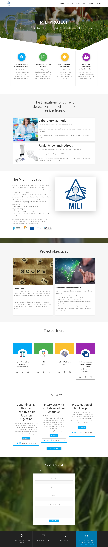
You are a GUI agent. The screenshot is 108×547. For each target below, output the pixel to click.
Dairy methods (73, 3)
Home (62, 3)
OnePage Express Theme (86, 544)
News (99, 3)
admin (48, 440)
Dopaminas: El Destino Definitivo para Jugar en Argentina (26, 412)
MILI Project (88, 3)
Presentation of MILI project (82, 406)
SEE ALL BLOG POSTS (54, 448)
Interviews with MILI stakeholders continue (54, 408)
